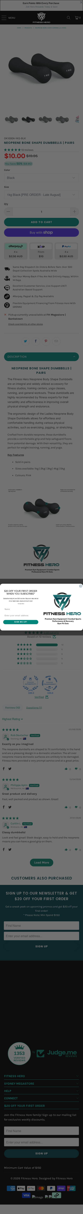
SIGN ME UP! (20, 622)
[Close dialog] (80, 586)
